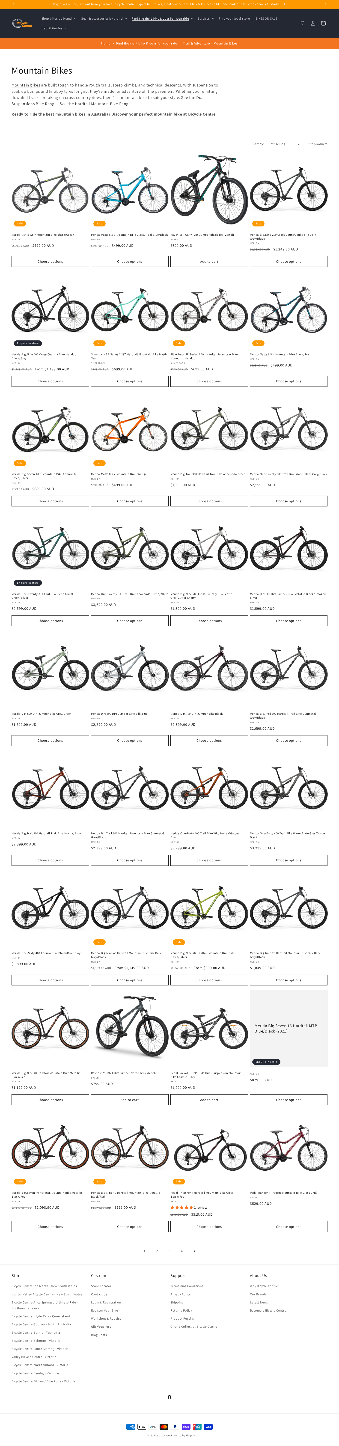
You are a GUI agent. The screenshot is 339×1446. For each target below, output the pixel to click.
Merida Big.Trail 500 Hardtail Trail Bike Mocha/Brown (47, 833)
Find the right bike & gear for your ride (146, 43)
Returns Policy (181, 1310)
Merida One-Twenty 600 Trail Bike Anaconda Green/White (129, 594)
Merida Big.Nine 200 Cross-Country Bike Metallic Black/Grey (44, 356)
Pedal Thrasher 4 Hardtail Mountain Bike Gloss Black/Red (201, 1195)
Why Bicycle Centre (264, 1286)
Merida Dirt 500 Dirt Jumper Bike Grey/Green (41, 714)
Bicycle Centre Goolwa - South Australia (41, 1324)
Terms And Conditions (186, 1286)
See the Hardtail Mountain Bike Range (95, 103)
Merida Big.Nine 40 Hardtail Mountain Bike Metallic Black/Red (46, 1075)
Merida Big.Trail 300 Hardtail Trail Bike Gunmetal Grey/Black (283, 716)
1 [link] (145, 1250)
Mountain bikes (26, 85)
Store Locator (101, 1286)
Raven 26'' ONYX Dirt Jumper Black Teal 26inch (202, 235)
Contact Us (99, 1294)
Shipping (177, 1302)
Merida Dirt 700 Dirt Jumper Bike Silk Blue (119, 714)
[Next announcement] (326, 4)
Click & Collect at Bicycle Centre (194, 1326)
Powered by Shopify (183, 1435)
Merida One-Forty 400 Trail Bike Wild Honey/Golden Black (205, 835)
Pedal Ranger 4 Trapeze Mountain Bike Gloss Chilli (284, 1193)
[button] (58, 18)
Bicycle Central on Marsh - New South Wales (44, 1286)
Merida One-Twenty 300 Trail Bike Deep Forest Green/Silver (42, 596)
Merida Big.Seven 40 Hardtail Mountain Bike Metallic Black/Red (47, 1195)
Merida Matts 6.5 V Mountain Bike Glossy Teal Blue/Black (129, 235)
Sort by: (258, 144)
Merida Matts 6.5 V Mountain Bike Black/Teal (280, 354)
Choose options (50, 261)
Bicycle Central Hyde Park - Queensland (41, 1316)
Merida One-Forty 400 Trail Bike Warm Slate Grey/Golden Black (288, 835)
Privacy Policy (180, 1294)
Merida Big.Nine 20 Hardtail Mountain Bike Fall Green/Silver (202, 955)
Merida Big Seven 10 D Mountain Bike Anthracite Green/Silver (44, 476)
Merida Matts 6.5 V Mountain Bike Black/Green (43, 235)
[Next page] (194, 1251)
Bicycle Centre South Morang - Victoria (40, 1349)
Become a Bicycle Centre (268, 1310)
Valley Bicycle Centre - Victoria (34, 1357)
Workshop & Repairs (106, 1318)
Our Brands (258, 1294)
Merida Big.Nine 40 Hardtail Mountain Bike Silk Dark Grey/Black (126, 955)
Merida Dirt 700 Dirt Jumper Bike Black (196, 714)
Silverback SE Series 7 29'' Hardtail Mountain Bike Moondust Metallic (204, 356)
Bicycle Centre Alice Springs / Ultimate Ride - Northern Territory (45, 1305)
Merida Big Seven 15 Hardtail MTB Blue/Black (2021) (286, 1028)
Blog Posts (99, 1335)
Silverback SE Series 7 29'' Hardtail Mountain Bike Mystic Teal (129, 356)
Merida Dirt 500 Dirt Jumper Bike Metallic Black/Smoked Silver (288, 596)
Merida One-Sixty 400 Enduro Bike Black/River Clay (46, 953)
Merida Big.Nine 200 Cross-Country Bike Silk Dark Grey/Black (283, 237)
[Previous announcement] (13, 4)
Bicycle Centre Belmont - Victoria (36, 1341)
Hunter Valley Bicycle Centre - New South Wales (47, 1294)
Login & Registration (106, 1302)
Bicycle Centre (162, 1435)
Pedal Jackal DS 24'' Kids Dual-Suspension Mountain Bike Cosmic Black (206, 1075)
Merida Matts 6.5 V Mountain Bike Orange (119, 474)
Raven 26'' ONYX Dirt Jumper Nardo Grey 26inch (123, 1073)
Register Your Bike (104, 1310)
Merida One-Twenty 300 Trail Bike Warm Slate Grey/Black (288, 474)
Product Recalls (182, 1318)
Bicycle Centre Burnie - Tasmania (36, 1332)
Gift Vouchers (101, 1326)
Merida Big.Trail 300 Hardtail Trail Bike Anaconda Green (208, 474)
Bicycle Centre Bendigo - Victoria (36, 1373)
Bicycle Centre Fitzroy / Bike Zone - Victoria (43, 1381)
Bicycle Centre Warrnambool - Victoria (40, 1365)
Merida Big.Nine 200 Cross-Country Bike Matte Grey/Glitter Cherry (201, 596)
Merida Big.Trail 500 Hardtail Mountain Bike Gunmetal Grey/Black (127, 835)
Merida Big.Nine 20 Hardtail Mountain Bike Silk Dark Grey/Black (285, 955)
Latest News (259, 1302)
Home (105, 43)
